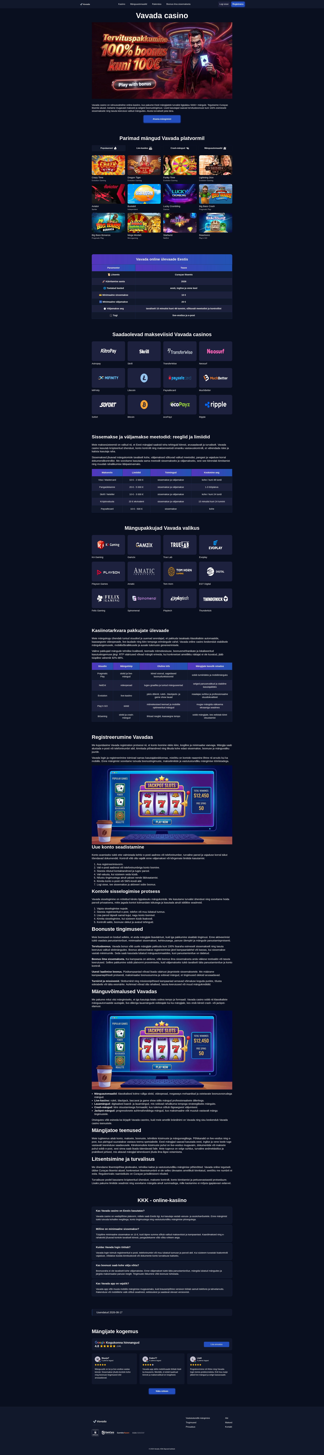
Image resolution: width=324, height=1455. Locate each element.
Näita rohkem (162, 1391)
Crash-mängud (178, 148)
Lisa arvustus (216, 1344)
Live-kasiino (142, 148)
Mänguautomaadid (213, 148)
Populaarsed (106, 148)
